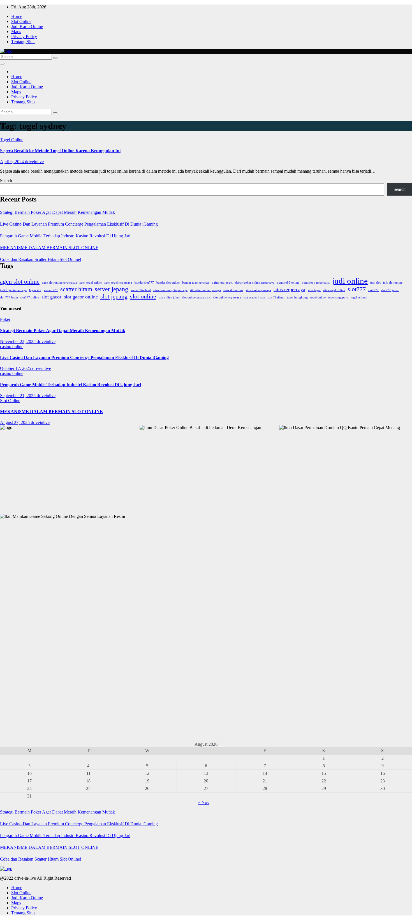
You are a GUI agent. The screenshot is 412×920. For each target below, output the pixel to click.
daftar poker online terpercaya (254, 282)
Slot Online (21, 21)
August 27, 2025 (15, 422)
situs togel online (334, 290)
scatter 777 (51, 290)
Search (6, 180)
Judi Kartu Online (27, 26)
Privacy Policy (24, 36)
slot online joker (169, 297)
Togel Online (11, 139)
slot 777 (373, 290)
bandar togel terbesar (195, 282)
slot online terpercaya (227, 297)
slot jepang (114, 296)
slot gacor (51, 297)
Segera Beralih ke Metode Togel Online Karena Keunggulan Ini (60, 150)
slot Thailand (276, 297)
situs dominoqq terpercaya (170, 290)
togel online (318, 297)
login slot (35, 290)
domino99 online (288, 282)
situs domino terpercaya (205, 290)
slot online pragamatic (196, 297)
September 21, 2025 (18, 395)
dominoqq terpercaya (316, 282)
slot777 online (29, 297)
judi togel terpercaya (13, 290)
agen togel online (90, 282)
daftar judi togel (222, 282)
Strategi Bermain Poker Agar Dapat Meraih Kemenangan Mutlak (57, 212)
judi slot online (392, 282)
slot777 (357, 289)
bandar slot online (168, 282)
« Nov (203, 802)
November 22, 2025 (18, 341)
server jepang (111, 289)
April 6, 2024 (12, 161)
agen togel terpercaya (118, 282)
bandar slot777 (144, 282)
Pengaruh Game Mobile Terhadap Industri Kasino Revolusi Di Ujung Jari (65, 235)
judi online (350, 280)
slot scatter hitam (254, 297)
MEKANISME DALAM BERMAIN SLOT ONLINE (49, 247)
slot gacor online (81, 297)
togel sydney (359, 297)
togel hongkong (297, 297)
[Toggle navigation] (2, 63)
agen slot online (20, 281)
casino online (11, 346)
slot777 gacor (390, 290)
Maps (16, 31)
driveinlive (34, 161)
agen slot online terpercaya (59, 282)
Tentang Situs (23, 41)
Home (16, 16)
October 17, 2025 (16, 368)
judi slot (375, 282)
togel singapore (338, 297)
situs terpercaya (289, 289)
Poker (5, 319)
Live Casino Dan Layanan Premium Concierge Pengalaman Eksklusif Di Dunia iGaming (79, 224)
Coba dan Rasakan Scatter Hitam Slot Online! (40, 259)
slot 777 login (9, 297)
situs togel (314, 290)
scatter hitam (76, 289)
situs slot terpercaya (258, 290)
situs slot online (233, 290)
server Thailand (141, 290)
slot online (143, 296)
